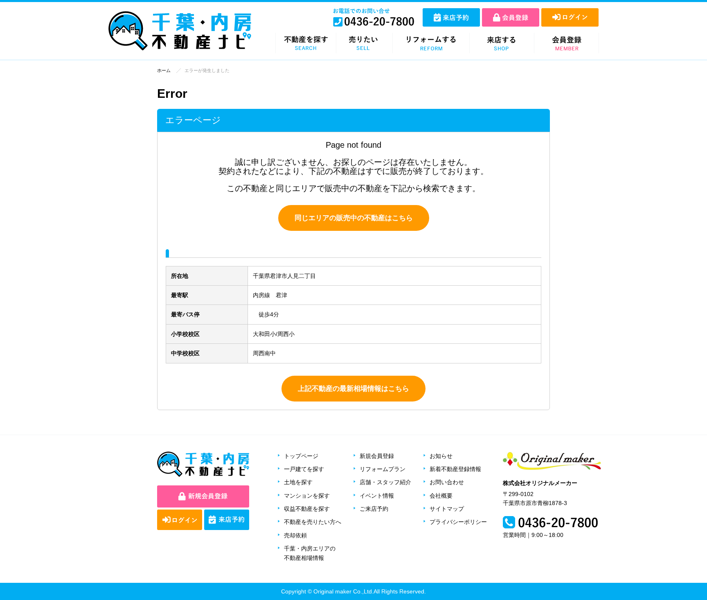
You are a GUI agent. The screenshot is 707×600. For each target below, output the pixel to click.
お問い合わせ (447, 482)
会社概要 (441, 495)
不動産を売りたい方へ (312, 522)
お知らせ (441, 456)
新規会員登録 (377, 456)
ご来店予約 (374, 508)
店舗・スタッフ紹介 (385, 482)
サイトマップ (447, 508)
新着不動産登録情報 (455, 469)
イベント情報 (377, 495)
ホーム (164, 70)
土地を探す (298, 482)
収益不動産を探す (307, 508)
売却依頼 (295, 535)
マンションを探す (307, 495)
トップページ (301, 456)
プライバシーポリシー (458, 522)
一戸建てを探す (304, 469)
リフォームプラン (382, 469)
